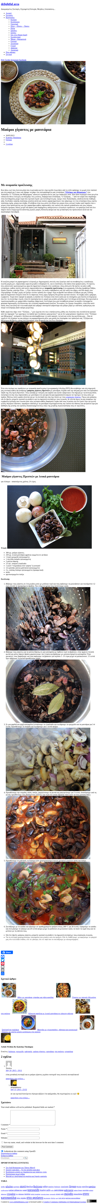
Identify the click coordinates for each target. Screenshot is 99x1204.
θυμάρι (79, 1187)
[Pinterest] (49, 963)
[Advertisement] (49, 164)
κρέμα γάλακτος (15, 1190)
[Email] (49, 967)
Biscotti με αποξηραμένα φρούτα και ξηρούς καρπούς (26, 1176)
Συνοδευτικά (15, 37)
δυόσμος (11, 1052)
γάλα (45, 1186)
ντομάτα (11, 1193)
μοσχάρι (86, 1190)
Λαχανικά (14, 50)
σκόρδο (68, 1193)
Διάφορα (14, 48)
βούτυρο (37, 1186)
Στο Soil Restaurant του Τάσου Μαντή (20, 1168)
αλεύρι (9, 1186)
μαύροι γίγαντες (39, 1052)
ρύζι (62, 1194)
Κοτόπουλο (15, 22)
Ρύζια (13, 28)
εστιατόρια (69, 1052)
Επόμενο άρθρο (7, 1156)
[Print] (49, 970)
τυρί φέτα (61, 1198)
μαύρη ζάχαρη (78, 1190)
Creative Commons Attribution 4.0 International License (64, 1202)
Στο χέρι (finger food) (19, 35)
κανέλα (85, 1186)
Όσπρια (14, 41)
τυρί (57, 1198)
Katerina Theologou (13, 138)
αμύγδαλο (16, 1187)
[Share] (49, 973)
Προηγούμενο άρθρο (9, 1153)
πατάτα (27, 1194)
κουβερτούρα (4, 1190)
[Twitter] (49, 960)
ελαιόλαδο (64, 1187)
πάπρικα (21, 1194)
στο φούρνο (59, 1052)
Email (4, 1133)
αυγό (23, 1186)
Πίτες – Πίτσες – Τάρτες (20, 26)
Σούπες (13, 33)
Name (4, 1129)
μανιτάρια (50, 1052)
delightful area (10, 4)
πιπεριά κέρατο (45, 1194)
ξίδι (17, 1194)
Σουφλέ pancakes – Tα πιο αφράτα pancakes (23, 1170)
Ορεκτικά (14, 24)
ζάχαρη (72, 1186)
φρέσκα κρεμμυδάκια (72, 1198)
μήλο (52, 1190)
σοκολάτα (78, 1194)
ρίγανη (58, 1194)
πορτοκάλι (52, 1194)
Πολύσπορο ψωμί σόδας (15, 1174)
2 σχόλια (9, 144)
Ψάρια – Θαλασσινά (18, 39)
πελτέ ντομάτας (35, 1194)
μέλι (48, 1190)
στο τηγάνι (21, 1198)
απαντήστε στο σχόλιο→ (15, 1079)
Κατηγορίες (10, 18)
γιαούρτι (51, 1187)
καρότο (91, 1186)
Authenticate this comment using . (19, 1151)
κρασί (25, 1190)
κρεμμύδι (20, 1052)
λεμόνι (43, 1190)
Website (4, 1138)
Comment (5, 1125)
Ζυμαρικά (14, 44)
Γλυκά (13, 46)
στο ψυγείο (47, 1198)
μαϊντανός (28, 1052)
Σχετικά (9, 54)
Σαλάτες (14, 31)
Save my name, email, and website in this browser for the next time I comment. (34, 1142)
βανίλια (29, 1186)
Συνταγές (9, 15)
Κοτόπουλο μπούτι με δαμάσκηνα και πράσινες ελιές (26, 1172)
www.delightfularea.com (18, 1202)
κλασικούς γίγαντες (73, 397)
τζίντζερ (53, 1198)
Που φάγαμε (10, 52)
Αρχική (8, 13)
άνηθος (3, 1187)
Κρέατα (14, 20)
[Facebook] (49, 956)
